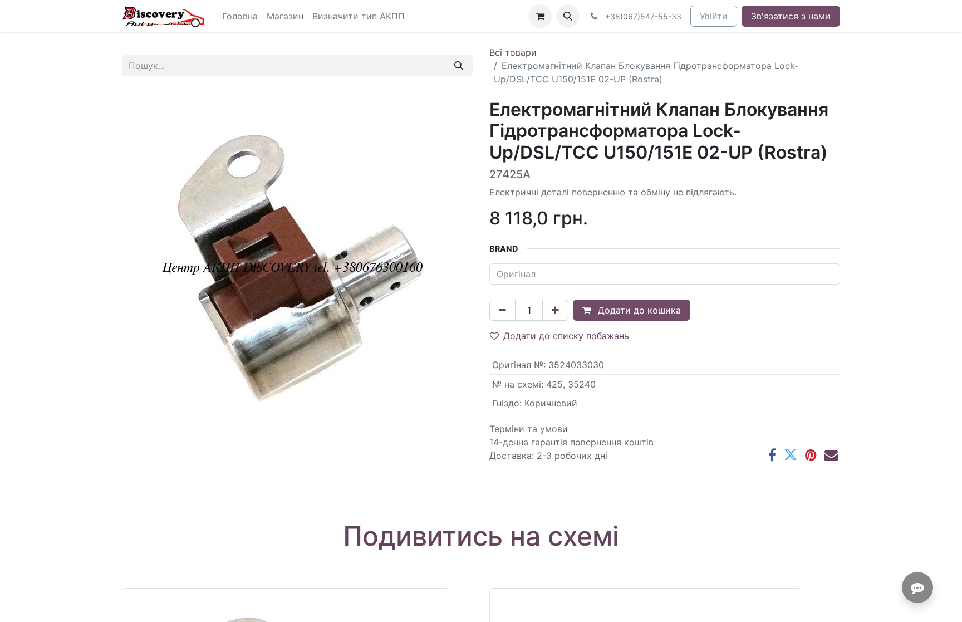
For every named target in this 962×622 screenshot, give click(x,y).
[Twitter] (790, 455)
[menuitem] (240, 16)
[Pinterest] (811, 455)
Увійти (714, 16)
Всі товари (513, 52)
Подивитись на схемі (481, 536)
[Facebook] (772, 455)
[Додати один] (555, 310)
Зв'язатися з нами (791, 16)
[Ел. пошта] (831, 455)
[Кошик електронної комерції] (540, 16)
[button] (568, 16)
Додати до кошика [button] (638, 310)
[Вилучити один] (502, 310)
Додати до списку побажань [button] (566, 335)
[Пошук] (459, 65)
